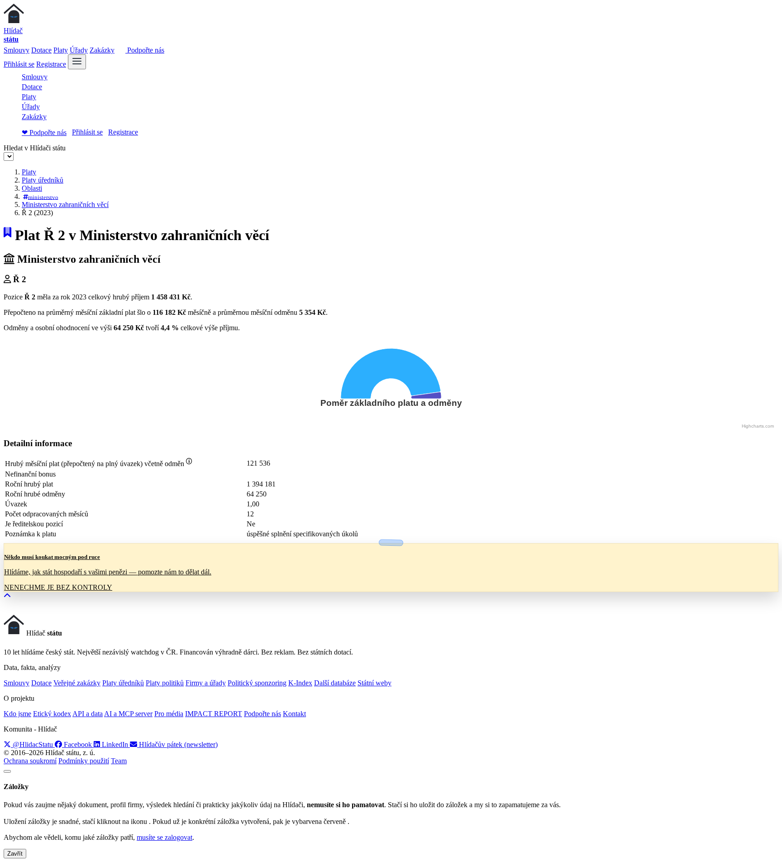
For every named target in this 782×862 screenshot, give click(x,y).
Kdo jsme (17, 714)
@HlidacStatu (33, 744)
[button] (7, 596)
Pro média (168, 714)
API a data (87, 714)
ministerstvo (43, 196)
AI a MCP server (128, 714)
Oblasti (32, 188)
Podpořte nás (144, 50)
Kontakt (294, 714)
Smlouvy (16, 50)
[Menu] (77, 61)
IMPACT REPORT (213, 714)
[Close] (7, 771)
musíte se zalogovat (164, 837)
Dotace (41, 50)
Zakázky (102, 50)
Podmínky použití (83, 761)
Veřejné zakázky (76, 683)
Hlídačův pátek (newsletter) (177, 744)
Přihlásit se (19, 64)
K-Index (300, 683)
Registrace (51, 64)
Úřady (79, 50)
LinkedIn (115, 744)
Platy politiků (165, 683)
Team (119, 761)
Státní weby (374, 683)
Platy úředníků (42, 180)
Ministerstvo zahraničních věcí (65, 204)
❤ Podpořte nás (44, 132)
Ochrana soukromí (30, 761)
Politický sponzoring (257, 683)
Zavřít (15, 853)
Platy (60, 50)
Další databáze (335, 683)
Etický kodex (52, 714)
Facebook (78, 744)
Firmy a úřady (206, 683)
